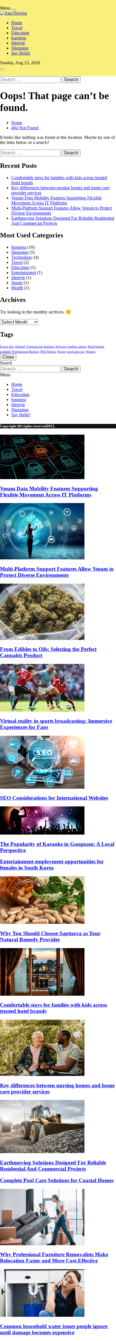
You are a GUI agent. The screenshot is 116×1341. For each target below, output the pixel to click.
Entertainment (23, 272)
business (18, 37)
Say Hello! (20, 53)
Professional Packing (25, 351)
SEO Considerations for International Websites (54, 798)
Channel (20, 346)
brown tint (7, 346)
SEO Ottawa (48, 351)
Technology (21, 257)
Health (17, 287)
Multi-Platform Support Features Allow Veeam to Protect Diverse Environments (57, 572)
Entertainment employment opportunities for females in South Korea (52, 865)
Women (90, 351)
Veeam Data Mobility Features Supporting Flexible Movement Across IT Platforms (56, 200)
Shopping (19, 48)
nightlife (5, 351)
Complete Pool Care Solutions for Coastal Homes (56, 1180)
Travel (17, 27)
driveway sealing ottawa (70, 346)
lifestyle (18, 43)
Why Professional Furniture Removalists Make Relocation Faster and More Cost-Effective (54, 1257)
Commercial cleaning (40, 346)
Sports (17, 282)
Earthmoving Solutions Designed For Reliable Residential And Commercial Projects (53, 1166)
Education (20, 32)
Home (16, 22)
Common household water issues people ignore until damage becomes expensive (54, 1329)
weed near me (75, 351)
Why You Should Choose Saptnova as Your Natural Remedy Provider (50, 936)
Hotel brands (96, 346)
